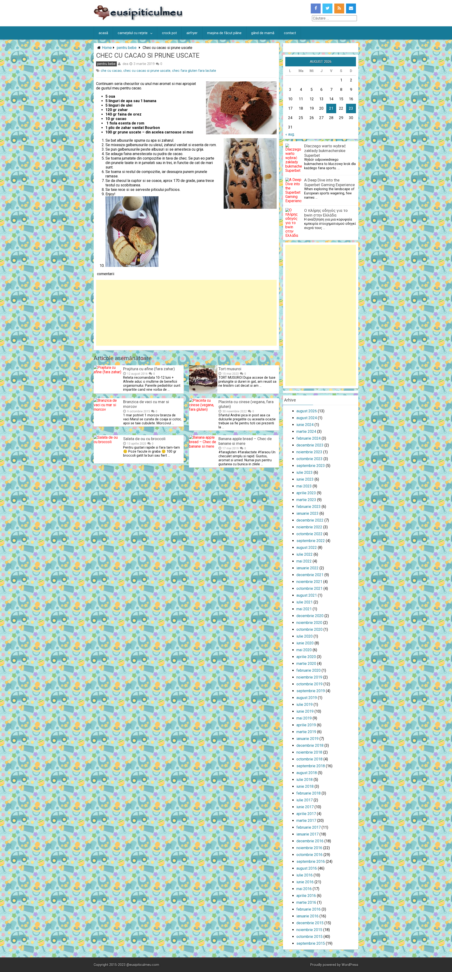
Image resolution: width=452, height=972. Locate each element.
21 (331, 108)
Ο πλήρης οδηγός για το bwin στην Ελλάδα (326, 212)
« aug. (290, 134)
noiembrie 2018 (309, 752)
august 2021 (306, 595)
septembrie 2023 (310, 465)
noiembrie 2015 (309, 930)
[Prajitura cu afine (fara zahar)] (108, 372)
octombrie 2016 (309, 854)
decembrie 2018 (309, 745)
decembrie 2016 (309, 841)
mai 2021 (304, 609)
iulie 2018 (304, 779)
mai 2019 (304, 718)
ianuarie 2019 (307, 738)
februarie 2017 (308, 827)
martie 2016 (306, 902)
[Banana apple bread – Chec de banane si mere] (203, 446)
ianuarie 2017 (307, 834)
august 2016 (306, 868)
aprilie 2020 (306, 657)
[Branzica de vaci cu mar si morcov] (108, 409)
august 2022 (306, 547)
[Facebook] (316, 8)
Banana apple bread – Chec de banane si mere (245, 441)
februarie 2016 (308, 909)
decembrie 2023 (309, 445)
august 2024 (306, 418)
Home (107, 47)
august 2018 (306, 773)
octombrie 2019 (309, 684)
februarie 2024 (308, 438)
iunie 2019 (305, 711)
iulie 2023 (304, 472)
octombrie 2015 (309, 936)
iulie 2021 (304, 602)
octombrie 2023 (309, 459)
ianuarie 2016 (307, 916)
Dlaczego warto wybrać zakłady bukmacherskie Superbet (325, 151)
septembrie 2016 (310, 861)
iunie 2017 (305, 807)
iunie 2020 (305, 643)
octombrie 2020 (309, 629)
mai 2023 (304, 486)
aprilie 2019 (306, 725)
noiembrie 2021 (309, 581)
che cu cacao (111, 71)
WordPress (350, 965)
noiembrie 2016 (309, 848)
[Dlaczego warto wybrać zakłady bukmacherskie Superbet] (293, 170)
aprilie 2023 (306, 493)
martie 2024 (306, 431)
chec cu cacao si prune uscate (146, 71)
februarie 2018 (308, 793)
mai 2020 (304, 650)
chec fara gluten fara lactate (194, 71)
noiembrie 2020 (309, 622)
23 (351, 108)
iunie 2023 (305, 479)
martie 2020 (306, 663)
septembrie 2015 (310, 943)
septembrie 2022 (310, 540)
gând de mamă (262, 33)
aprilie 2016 (306, 895)
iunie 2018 (305, 786)
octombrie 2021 (309, 588)
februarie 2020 (308, 670)
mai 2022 (304, 561)
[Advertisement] (186, 313)
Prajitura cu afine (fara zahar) (149, 368)
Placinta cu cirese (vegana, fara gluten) (246, 404)
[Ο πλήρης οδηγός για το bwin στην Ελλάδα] (293, 235)
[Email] (351, 8)
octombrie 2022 (309, 534)
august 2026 (306, 411)
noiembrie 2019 (309, 677)
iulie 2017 (304, 800)
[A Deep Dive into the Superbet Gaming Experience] (293, 201)
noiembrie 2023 (309, 452)
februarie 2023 (308, 506)
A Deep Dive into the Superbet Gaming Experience (329, 182)
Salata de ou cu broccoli (144, 438)
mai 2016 (304, 889)
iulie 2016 (304, 875)
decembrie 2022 (309, 520)
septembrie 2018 (310, 766)
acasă (103, 33)
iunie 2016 (305, 882)
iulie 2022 (304, 554)
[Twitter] (327, 8)
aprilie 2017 (306, 813)
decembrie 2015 (309, 923)
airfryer (192, 33)
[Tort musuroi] (203, 392)
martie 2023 (306, 500)
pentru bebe (127, 47)
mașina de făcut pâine (224, 33)
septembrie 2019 (310, 691)
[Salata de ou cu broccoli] (108, 442)
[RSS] (339, 8)
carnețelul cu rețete (133, 33)
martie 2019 (306, 732)
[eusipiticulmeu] (138, 19)
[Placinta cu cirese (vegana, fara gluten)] (203, 409)
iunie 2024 (305, 424)
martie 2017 (306, 820)
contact (290, 33)
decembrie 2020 (309, 616)
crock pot (169, 33)
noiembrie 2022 (309, 527)
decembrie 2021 (309, 575)
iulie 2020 (304, 636)
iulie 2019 (304, 704)
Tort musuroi (229, 368)
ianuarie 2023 (307, 513)
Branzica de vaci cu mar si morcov (146, 404)
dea (125, 64)
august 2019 (306, 697)
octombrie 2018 (309, 759)
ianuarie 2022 (307, 568)
